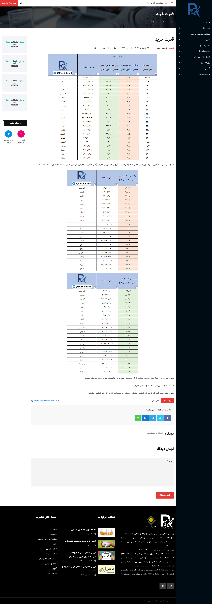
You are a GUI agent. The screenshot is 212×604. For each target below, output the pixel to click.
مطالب (163, 21)
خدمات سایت (51, 573)
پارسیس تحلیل (161, 48)
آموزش (207, 68)
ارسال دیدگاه (165, 495)
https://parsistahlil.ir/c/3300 (47, 400)
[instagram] (163, 586)
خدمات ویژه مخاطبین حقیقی (83, 529)
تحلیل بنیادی (205, 45)
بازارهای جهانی (204, 62)
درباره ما (53, 534)
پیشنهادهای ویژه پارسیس (200, 34)
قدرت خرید (155, 400)
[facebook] (170, 586)
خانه (208, 22)
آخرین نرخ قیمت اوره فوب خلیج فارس (80, 541)
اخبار (208, 39)
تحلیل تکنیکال (204, 51)
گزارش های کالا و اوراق (201, 57)
